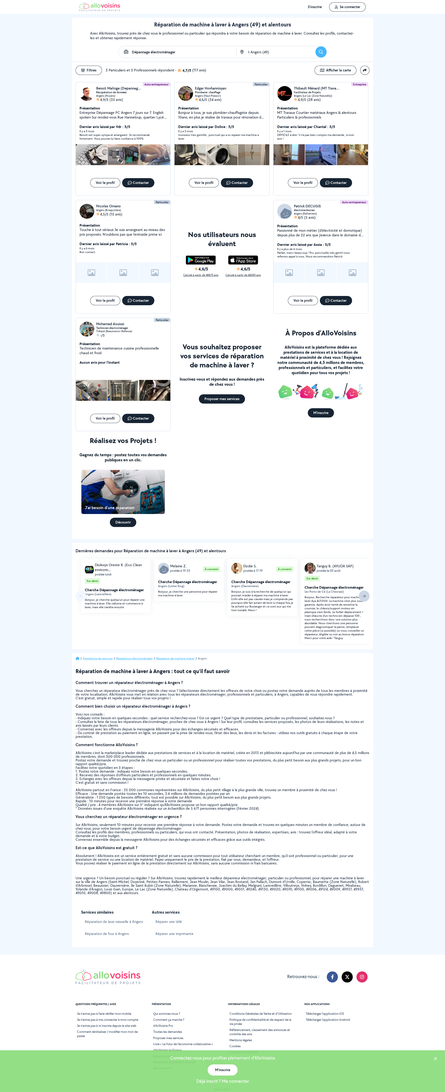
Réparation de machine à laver (175, 658)
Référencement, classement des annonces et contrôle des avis (259, 1032)
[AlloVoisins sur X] (347, 977)
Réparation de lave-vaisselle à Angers (114, 921)
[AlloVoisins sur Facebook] (332, 977)
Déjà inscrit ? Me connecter (222, 1081)
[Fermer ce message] (435, 1059)
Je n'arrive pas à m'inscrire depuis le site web (106, 1026)
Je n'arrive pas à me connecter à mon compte (107, 1020)
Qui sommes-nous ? (166, 1014)
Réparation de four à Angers (107, 933)
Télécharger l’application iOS (325, 1014)
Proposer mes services (168, 1038)
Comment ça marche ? (168, 1020)
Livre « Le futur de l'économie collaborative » (183, 1044)
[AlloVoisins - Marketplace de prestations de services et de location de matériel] (99, 9)
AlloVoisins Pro (163, 1026)
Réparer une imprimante (175, 933)
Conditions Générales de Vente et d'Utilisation (260, 1014)
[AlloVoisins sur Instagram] (362, 977)
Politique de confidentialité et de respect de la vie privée (260, 1022)
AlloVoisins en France (167, 1050)
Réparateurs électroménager (134, 658)
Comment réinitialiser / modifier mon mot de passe (107, 1034)
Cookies (235, 1046)
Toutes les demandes (167, 1032)
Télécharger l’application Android (328, 1020)
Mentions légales (240, 1040)
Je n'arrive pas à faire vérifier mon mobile (104, 1014)
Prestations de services (98, 658)
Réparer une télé (169, 921)
